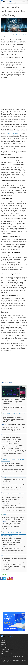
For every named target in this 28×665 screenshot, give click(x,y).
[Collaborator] (14, 630)
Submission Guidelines (7, 649)
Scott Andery (18, 34)
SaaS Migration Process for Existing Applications (13, 559)
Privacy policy (4, 647)
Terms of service (5, 651)
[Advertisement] (14, 92)
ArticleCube (16, 657)
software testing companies (13, 133)
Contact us (4, 644)
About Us (3, 640)
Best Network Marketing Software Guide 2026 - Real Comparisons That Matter (13, 401)
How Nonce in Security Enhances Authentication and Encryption (12, 518)
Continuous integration (6, 60)
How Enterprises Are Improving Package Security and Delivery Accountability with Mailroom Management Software (12, 541)
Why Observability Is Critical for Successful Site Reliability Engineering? (12, 499)
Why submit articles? (6, 654)
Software (25, 34)
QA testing (17, 41)
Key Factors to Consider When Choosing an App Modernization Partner (12, 419)
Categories (4, 642)
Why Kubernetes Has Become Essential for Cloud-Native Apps (12, 464)
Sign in (24, 1)
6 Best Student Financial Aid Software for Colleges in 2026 (11, 438)
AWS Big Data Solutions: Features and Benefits (12, 480)
